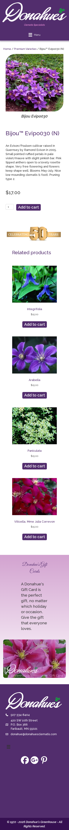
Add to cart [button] (34, 324)
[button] (25, 760)
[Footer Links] (8, 747)
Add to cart (28, 207)
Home (7, 48)
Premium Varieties (25, 48)
